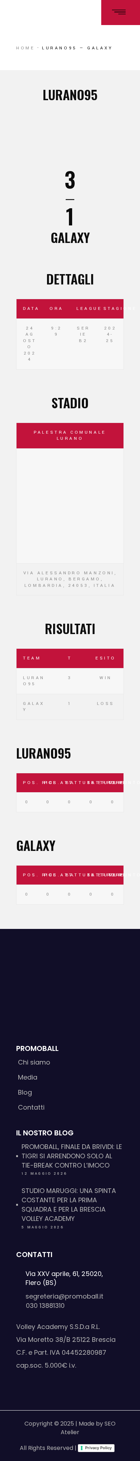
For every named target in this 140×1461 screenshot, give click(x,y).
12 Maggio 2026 (44, 1173)
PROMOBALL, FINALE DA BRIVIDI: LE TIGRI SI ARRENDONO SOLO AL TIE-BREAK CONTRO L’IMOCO (72, 1156)
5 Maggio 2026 (43, 1227)
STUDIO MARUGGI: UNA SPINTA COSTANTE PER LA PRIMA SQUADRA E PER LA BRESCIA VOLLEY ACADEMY (69, 1204)
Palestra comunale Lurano (70, 435)
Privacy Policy (98, 1447)
